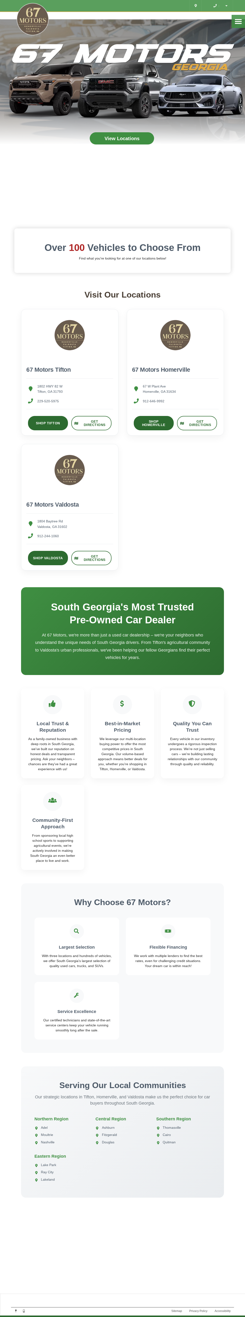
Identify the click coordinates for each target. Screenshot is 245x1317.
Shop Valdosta (48, 558)
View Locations (122, 138)
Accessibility (223, 1311)
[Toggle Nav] (238, 21)
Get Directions (95, 423)
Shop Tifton (48, 423)
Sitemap (176, 1311)
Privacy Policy (198, 1311)
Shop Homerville (153, 423)
